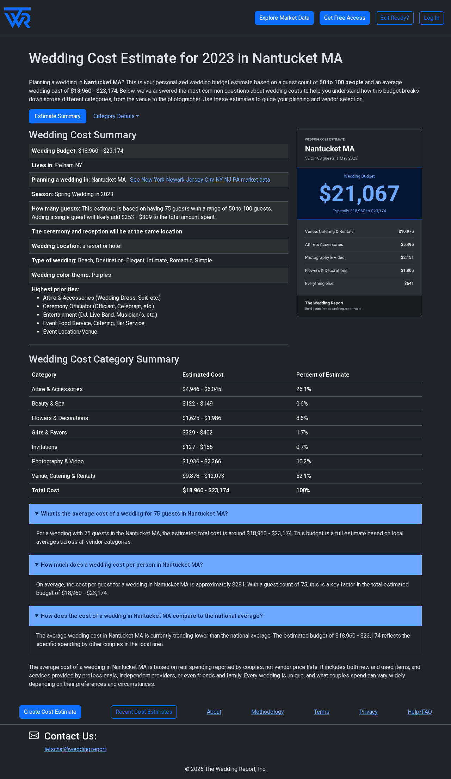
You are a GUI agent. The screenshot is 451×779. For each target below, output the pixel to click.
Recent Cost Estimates (144, 711)
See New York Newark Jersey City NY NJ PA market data (200, 179)
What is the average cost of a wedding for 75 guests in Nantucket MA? (134, 513)
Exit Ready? (394, 17)
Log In (431, 17)
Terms (321, 711)
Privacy (368, 711)
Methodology (267, 711)
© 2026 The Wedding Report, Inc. (225, 769)
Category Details (114, 116)
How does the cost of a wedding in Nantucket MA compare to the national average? (152, 616)
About (214, 711)
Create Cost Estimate (50, 711)
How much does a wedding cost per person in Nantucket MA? (122, 564)
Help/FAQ (420, 711)
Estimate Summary (58, 116)
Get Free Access (344, 17)
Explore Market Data (284, 17)
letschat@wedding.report (75, 749)
